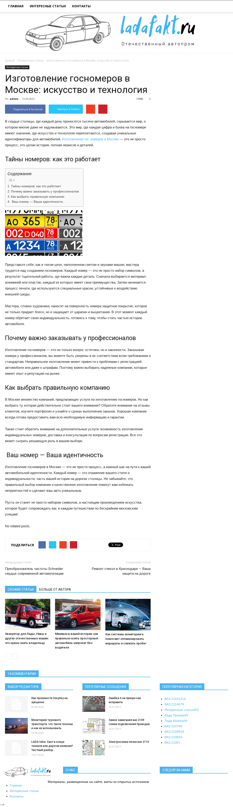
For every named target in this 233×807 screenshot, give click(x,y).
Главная (15, 6)
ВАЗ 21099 (174, 731)
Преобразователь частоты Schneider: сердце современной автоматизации (34, 571)
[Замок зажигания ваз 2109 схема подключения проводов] (93, 726)
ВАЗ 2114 (174, 704)
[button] (222, 7)
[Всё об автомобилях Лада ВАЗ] (116, 32)
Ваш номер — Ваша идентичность (37, 201)
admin (14, 98)
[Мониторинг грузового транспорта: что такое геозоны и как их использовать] (16, 726)
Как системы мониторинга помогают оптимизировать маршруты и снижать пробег (126, 639)
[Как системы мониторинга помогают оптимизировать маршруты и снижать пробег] (128, 614)
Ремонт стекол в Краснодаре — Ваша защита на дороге (121, 571)
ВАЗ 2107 (173, 726)
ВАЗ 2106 (172, 742)
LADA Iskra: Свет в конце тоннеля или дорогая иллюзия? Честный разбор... (52, 746)
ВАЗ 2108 (173, 737)
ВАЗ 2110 (175, 699)
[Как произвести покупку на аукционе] (16, 704)
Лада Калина (176, 720)
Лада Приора (176, 715)
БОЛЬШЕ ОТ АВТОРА (55, 589)
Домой (10, 60)
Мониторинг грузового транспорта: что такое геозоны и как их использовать (52, 724)
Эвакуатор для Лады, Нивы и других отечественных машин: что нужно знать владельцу (27, 638)
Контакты (81, 6)
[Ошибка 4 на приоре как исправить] (93, 704)
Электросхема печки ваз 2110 (129, 741)
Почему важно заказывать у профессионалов (45, 191)
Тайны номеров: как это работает (36, 186)
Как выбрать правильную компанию (37, 196)
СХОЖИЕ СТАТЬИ (21, 589)
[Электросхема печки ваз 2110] (93, 748)
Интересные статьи (48, 6)
